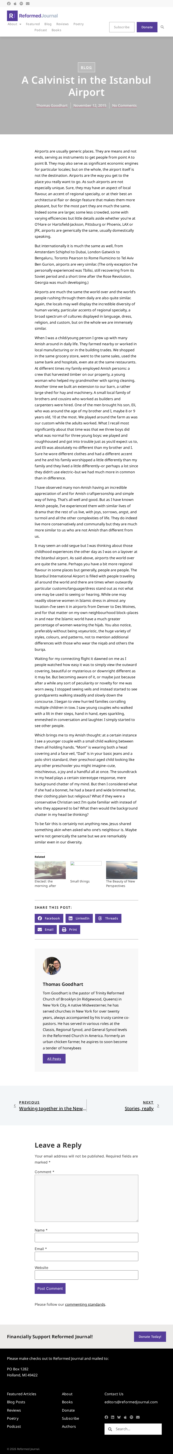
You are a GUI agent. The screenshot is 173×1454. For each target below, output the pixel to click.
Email (41, 1249)
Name (41, 1230)
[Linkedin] (112, 1417)
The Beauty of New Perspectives (120, 883)
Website (41, 1267)
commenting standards (85, 1304)
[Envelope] (28, 3)
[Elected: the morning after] (50, 870)
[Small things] (86, 870)
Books (56, 30)
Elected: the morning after (45, 883)
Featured (33, 24)
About (12, 24)
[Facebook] (9, 3)
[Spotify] (21, 3)
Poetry (78, 24)
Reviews (62, 24)
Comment (44, 1172)
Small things (80, 881)
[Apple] (15, 3)
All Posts (54, 1059)
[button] (162, 27)
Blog (48, 24)
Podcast (40, 30)
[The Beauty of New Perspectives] (121, 870)
